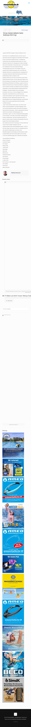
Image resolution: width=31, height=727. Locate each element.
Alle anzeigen (25, 30)
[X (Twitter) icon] (15, 721)
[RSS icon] (17, 721)
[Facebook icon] (14, 721)
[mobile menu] (29, 3)
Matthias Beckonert (16, 172)
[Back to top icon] (15, 714)
